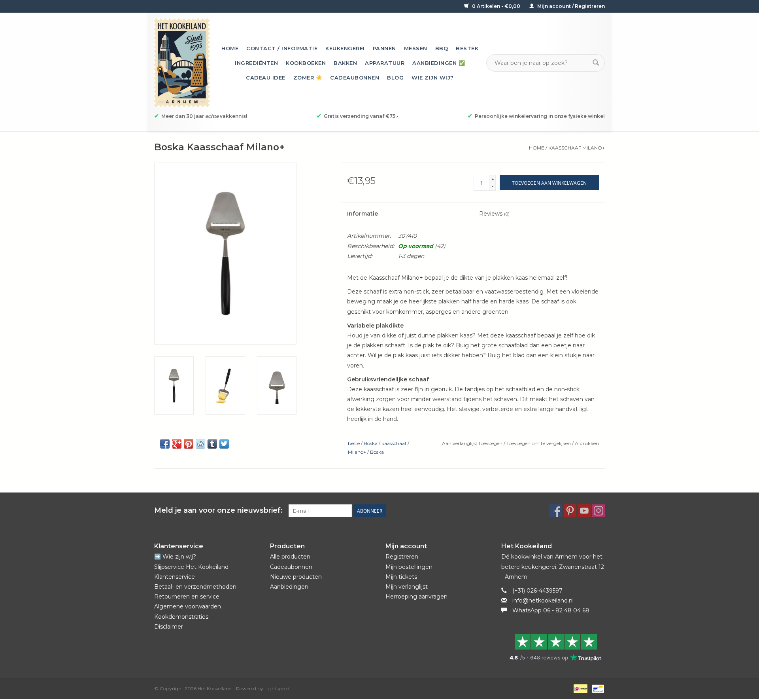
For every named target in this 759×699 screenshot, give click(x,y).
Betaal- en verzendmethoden (195, 586)
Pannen (384, 48)
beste (354, 443)
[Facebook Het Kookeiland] (555, 510)
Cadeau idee (265, 77)
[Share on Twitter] (224, 444)
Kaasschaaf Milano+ (576, 148)
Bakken (345, 63)
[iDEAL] (579, 688)
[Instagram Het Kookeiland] (598, 510)
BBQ (441, 48)
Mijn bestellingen (408, 566)
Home (229, 48)
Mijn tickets (401, 576)
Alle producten (290, 556)
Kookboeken (306, 63)
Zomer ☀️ (308, 77)
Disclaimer (168, 626)
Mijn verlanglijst (406, 586)
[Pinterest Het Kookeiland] (570, 510)
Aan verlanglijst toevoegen (473, 443)
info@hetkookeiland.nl (543, 600)
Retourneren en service (186, 596)
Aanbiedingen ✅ (438, 63)
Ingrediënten (256, 63)
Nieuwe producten (296, 576)
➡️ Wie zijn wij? (175, 556)
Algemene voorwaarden (187, 606)
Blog (395, 77)
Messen (415, 48)
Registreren (401, 556)
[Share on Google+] (176, 444)
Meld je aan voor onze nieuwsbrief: (218, 510)
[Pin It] (188, 444)
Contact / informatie (281, 48)
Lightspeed (276, 688)
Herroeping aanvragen (416, 596)
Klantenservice (174, 576)
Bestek (467, 48)
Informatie (362, 213)
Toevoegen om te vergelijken (539, 443)
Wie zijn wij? (433, 77)
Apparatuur (384, 63)
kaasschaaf (393, 443)
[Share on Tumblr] (212, 444)
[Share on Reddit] (200, 444)
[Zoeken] (595, 63)
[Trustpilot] (553, 647)
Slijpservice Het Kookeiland (191, 566)
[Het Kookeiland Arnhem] (182, 63)
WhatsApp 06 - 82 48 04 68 (550, 610)
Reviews (494, 213)
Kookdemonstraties (181, 616)
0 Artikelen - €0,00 (496, 6)
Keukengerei (345, 48)
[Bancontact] (597, 688)
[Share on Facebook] (165, 444)
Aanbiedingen (289, 586)
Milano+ (357, 452)
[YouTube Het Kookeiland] (584, 510)
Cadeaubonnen (354, 77)
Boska (371, 443)
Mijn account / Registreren (570, 6)
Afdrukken (587, 443)
